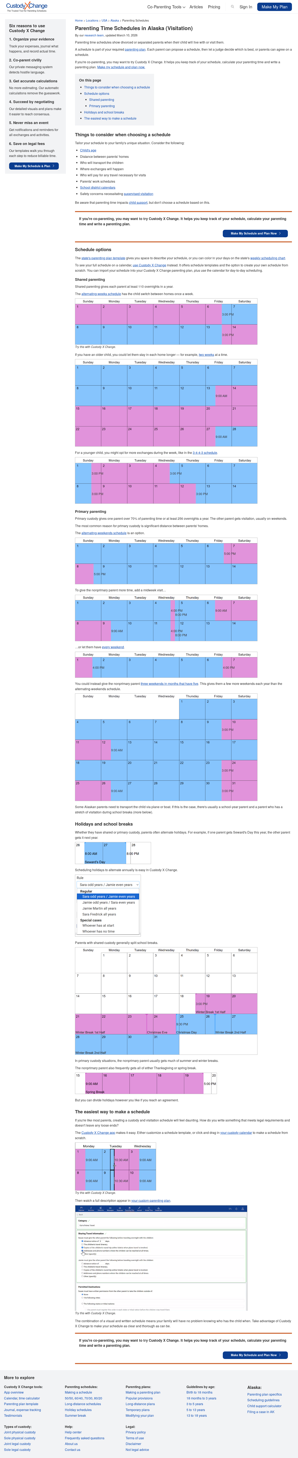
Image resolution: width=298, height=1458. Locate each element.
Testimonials (13, 1415)
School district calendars (97, 187)
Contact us (72, 1449)
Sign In (246, 7)
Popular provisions (139, 1398)
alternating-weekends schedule (103, 533)
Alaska (114, 20)
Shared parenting (101, 99)
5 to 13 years (196, 1409)
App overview (14, 1392)
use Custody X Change (149, 265)
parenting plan (135, 49)
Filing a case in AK (260, 1411)
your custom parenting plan (150, 1200)
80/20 (98, 1398)
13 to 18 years (197, 1415)
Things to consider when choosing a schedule (117, 87)
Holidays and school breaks (104, 112)
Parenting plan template (21, 1403)
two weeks (206, 354)
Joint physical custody (20, 1432)
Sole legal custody (17, 1449)
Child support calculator (264, 1406)
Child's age (88, 150)
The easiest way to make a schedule (110, 118)
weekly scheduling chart (267, 258)
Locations (92, 20)
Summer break (75, 1415)
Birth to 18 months (199, 1392)
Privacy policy (136, 1432)
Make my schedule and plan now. (121, 67)
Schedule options (96, 93)
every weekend (113, 647)
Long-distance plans (140, 1403)
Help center (73, 1432)
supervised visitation (138, 193)
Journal (9, 1409)
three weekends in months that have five (169, 683)
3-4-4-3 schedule (205, 452)
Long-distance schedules (83, 1403)
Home (79, 20)
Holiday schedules (78, 1409)
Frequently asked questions (84, 1438)
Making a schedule (78, 1392)
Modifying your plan (140, 1415)
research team (94, 35)
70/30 (88, 1398)
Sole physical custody (19, 1438)
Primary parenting (102, 106)
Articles (196, 7)
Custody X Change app (98, 1132)
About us (71, 1443)
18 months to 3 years (201, 1398)
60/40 (79, 1398)
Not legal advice (137, 1449)
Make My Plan (274, 7)
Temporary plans (138, 1409)
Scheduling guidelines (263, 1400)
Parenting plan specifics (264, 1394)
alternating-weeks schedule (101, 293)
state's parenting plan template (103, 258)
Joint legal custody (17, 1443)
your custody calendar (236, 1132)
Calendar (10, 1398)
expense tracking (28, 1409)
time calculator (29, 1398)
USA (104, 20)
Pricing (214, 7)
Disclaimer (133, 1443)
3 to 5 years (195, 1403)
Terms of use (135, 1438)
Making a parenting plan (143, 1392)
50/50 (69, 1398)
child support (138, 202)
